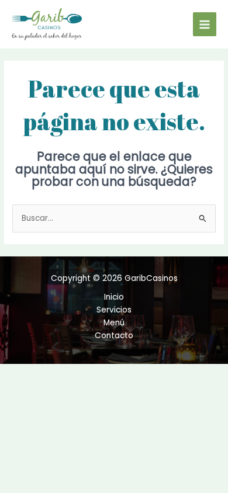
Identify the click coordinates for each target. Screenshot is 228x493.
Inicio (114, 297)
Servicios (114, 309)
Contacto (114, 335)
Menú (114, 322)
